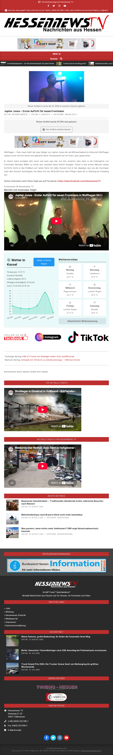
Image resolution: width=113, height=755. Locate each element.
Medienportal (12, 618)
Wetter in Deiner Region (44, 262)
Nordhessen (63, 518)
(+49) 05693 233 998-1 (18, 721)
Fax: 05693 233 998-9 (17, 725)
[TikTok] (88, 337)
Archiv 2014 (70, 114)
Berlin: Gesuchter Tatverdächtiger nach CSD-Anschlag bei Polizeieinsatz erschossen (64, 650)
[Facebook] (16, 337)
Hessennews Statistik (16, 615)
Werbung (10, 612)
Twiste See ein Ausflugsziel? (56, 63)
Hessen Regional (65, 534)
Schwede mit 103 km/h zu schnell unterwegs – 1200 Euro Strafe (50, 360)
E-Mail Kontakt (14, 730)
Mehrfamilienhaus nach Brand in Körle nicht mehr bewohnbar (52, 515)
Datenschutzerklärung (16, 625)
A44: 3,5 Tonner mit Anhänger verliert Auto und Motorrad (48, 356)
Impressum (11, 622)
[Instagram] (48, 337)
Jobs (8, 608)
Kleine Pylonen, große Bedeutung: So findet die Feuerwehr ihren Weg (55, 636)
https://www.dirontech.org (91, 750)
